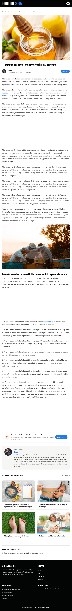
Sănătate (10, 12)
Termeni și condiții (8, 595)
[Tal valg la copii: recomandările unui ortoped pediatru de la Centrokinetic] (18, 522)
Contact (4, 599)
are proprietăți (49, 321)
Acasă (4, 12)
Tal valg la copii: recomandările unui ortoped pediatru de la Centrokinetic (17, 537)
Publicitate (41, 579)
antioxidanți (7, 96)
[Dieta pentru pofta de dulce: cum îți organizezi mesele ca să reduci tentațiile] (18, 491)
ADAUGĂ (61, 437)
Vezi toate (65, 475)
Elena (10, 70)
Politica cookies (7, 592)
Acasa (39, 570)
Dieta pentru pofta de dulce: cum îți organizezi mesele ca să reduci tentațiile (18, 505)
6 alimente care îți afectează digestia (52, 536)
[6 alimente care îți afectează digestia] (53, 522)
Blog (39, 573)
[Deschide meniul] (68, 3)
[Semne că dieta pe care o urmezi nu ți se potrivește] (53, 491)
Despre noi (41, 576)
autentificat (15, 553)
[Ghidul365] (33, 3)
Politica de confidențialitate (11, 589)
